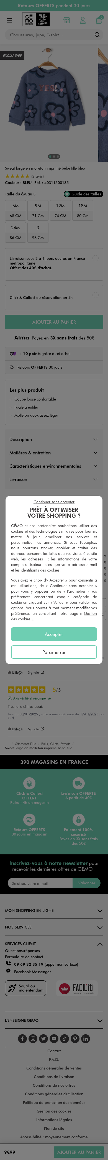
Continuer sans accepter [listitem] (54, 501)
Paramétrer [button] (76, 591)
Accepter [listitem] (54, 634)
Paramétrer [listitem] (54, 652)
